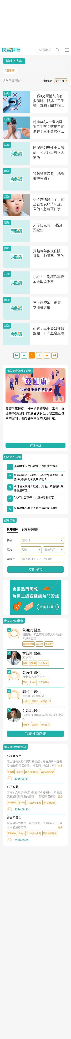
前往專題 (35, 445)
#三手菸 (10, 70)
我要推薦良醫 (35, 734)
